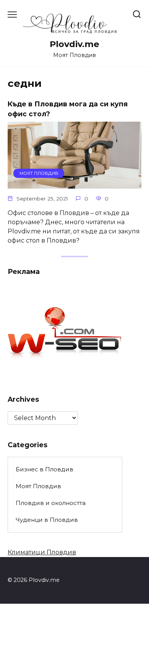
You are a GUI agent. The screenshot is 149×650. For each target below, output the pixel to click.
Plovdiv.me (74, 44)
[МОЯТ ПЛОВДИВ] (74, 183)
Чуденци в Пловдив (47, 519)
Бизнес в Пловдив (44, 469)
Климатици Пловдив (42, 552)
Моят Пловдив (38, 486)
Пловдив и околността (51, 503)
